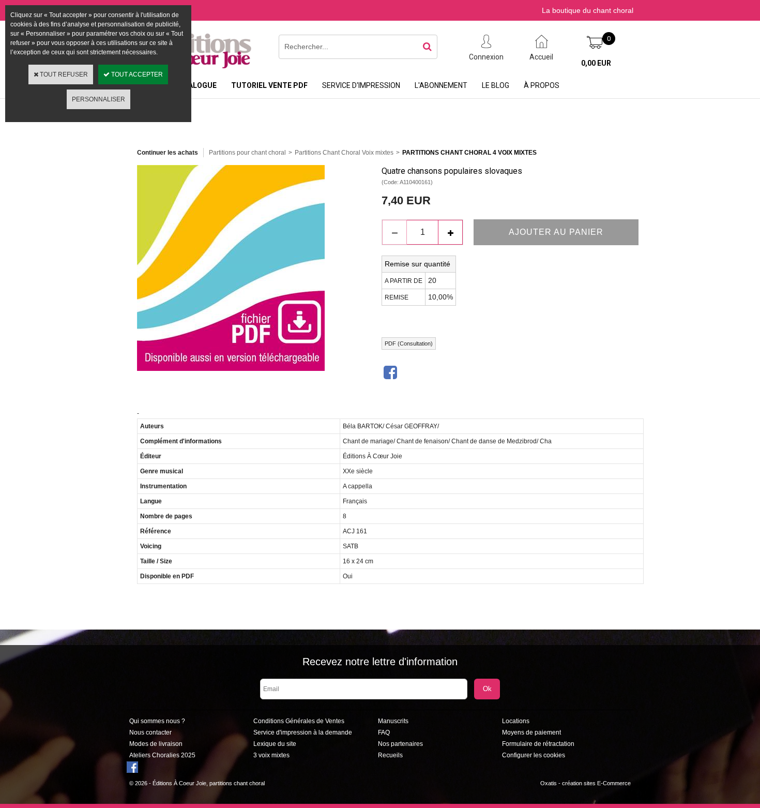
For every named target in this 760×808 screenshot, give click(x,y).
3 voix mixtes (271, 755)
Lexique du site (274, 743)
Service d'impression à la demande (302, 732)
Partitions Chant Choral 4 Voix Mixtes (469, 152)
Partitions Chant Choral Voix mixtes (344, 152)
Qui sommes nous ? (157, 721)
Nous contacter (150, 732)
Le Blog (495, 85)
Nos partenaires (400, 743)
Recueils (390, 755)
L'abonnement (441, 85)
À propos (541, 85)
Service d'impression (361, 85)
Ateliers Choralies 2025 (162, 755)
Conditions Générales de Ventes (298, 721)
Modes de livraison (156, 743)
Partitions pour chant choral (247, 152)
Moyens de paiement (531, 732)
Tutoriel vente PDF (269, 85)
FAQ (384, 732)
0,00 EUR (596, 63)
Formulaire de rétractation (538, 743)
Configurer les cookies (533, 755)
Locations (515, 721)
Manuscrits (393, 721)
